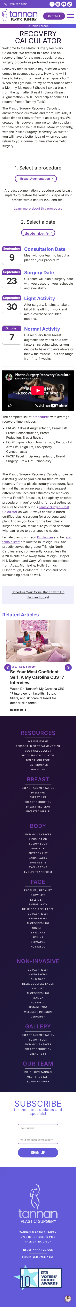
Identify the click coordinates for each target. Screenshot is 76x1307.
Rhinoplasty (38, 904)
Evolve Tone (38, 867)
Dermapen (38, 941)
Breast (38, 779)
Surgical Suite (38, 1081)
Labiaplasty (38, 857)
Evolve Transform (38, 871)
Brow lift (38, 895)
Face (13, 666)
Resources (38, 733)
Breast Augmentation (38, 787)
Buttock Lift (38, 853)
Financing (38, 769)
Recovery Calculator (38, 755)
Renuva (38, 937)
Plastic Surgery (26, 666)
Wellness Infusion (38, 1011)
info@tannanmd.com (38, 1249)
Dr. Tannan (45, 537)
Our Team (38, 1063)
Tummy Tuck (38, 843)
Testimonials (38, 764)
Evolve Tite (38, 862)
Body (38, 826)
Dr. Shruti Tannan (38, 1072)
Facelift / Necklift (38, 890)
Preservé (38, 792)
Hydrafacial (38, 918)
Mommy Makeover (38, 834)
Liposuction (38, 839)
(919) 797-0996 (18, 4)
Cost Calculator (38, 750)
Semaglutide (38, 1007)
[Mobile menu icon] (70, 16)
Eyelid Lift (38, 899)
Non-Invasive (38, 961)
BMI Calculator (38, 760)
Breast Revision (38, 806)
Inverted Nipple (38, 811)
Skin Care (38, 932)
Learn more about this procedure (38, 208)
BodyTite (38, 848)
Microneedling (38, 923)
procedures (41, 417)
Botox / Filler (38, 913)
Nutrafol (38, 946)
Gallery (38, 1026)
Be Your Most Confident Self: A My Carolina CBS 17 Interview (37, 677)
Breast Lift (38, 797)
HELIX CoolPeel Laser (38, 909)
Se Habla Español (38, 25)
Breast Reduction (38, 802)
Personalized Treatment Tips (38, 746)
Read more (17, 709)
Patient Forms (38, 741)
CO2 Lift (38, 927)
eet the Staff (39, 1076)
